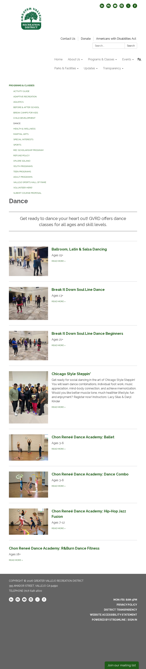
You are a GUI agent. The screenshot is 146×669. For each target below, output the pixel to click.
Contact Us (68, 38)
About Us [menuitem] (74, 59)
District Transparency (120, 609)
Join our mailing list (122, 665)
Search (131, 45)
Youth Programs (23, 166)
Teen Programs (22, 171)
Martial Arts (20, 134)
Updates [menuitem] (89, 68)
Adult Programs (22, 177)
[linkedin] (102, 7)
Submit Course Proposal (27, 193)
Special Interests (23, 139)
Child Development (24, 118)
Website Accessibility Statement (113, 614)
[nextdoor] (108, 7)
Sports (17, 145)
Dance (16, 123)
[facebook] (135, 7)
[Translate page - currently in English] (139, 59)
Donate (86, 38)
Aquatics (18, 102)
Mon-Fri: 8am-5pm (125, 599)
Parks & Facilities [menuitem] (65, 68)
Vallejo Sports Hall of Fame (29, 182)
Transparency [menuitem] (112, 68)
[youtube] (115, 7)
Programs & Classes (21, 85)
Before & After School (26, 107)
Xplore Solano (21, 161)
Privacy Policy (127, 604)
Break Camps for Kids (25, 112)
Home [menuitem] (58, 59)
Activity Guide (21, 91)
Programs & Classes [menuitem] (101, 59)
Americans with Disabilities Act (116, 38)
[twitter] (128, 7)
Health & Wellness (24, 128)
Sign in (132, 619)
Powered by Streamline (109, 619)
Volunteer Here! (22, 187)
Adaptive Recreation (25, 96)
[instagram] (121, 7)
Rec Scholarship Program (28, 150)
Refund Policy (21, 155)
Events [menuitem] (126, 59)
